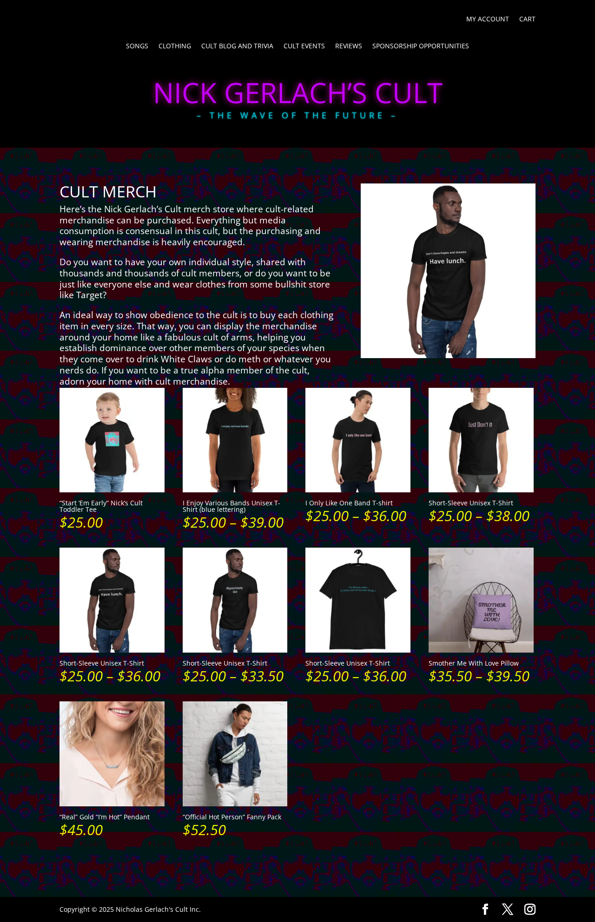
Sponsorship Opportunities (420, 46)
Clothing (175, 46)
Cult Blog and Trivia (237, 46)
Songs (137, 46)
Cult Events (304, 46)
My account (487, 19)
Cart (527, 19)
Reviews (348, 46)
